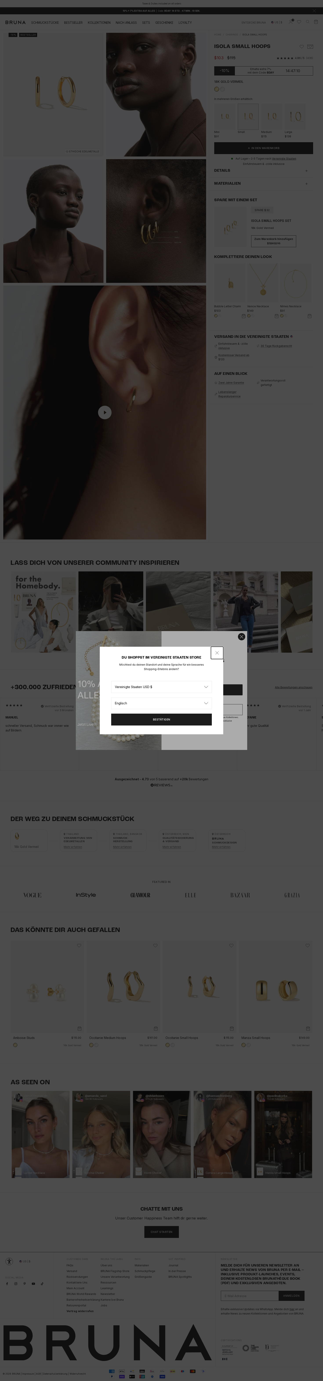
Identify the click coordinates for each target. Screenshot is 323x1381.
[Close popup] (217, 653)
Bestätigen (161, 719)
